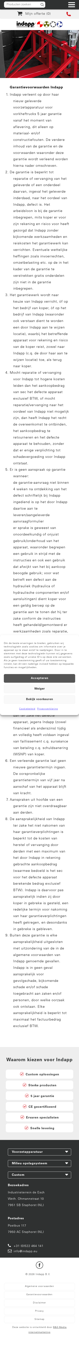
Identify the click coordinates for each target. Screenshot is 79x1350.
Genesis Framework (58, 1339)
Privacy (39, 1311)
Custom (18, 1175)
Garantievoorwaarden (39, 1294)
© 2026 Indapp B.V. (38, 1274)
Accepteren (39, 678)
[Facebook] (39, 1265)
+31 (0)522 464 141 (29, 1246)
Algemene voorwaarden (39, 1286)
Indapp (36, 1339)
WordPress (34, 1344)
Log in (48, 1344)
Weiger (39, 688)
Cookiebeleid (27, 709)
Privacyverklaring (47, 709)
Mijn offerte (37, 14)
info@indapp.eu (25, 1251)
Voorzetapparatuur (27, 1152)
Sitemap (39, 1319)
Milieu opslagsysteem (29, 1163)
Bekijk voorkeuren (39, 699)
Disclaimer (39, 1303)
